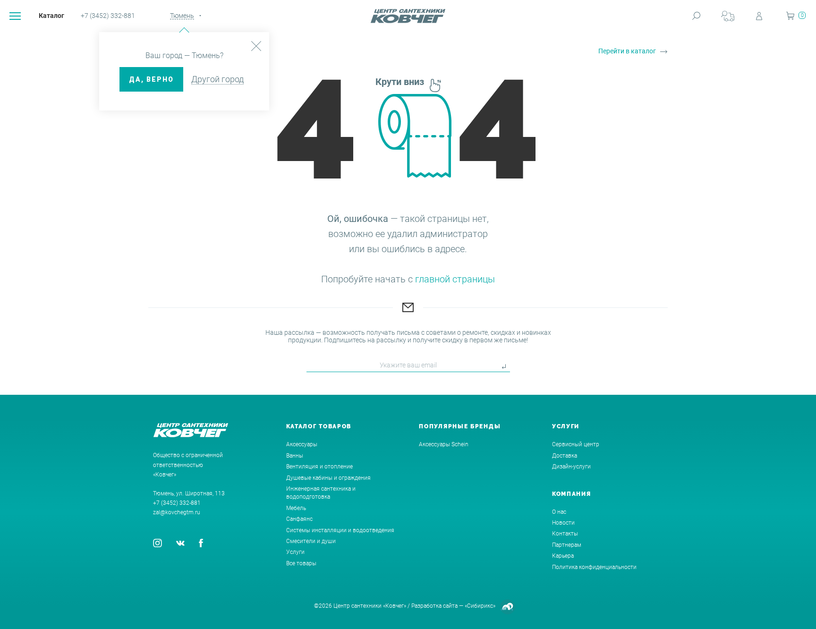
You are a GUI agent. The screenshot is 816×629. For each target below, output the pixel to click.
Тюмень (182, 15)
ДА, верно (151, 79)
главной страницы (455, 279)
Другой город (217, 79)
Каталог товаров (319, 426)
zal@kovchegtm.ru (176, 512)
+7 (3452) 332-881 (108, 15)
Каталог (51, 15)
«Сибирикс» (480, 606)
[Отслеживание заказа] (727, 16)
